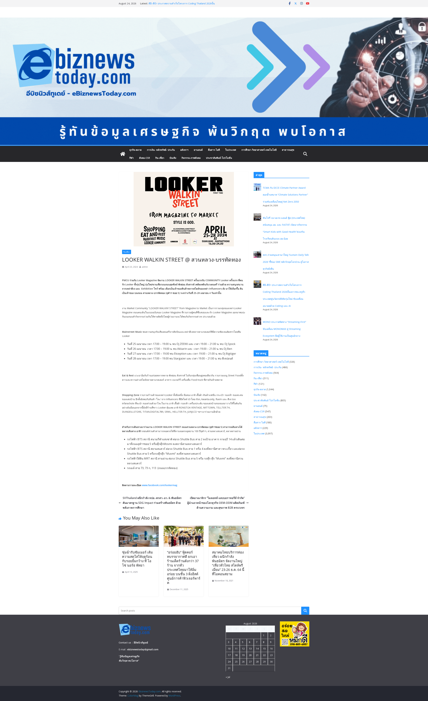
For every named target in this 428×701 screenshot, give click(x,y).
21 (257, 655)
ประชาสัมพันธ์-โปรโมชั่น (219, 157)
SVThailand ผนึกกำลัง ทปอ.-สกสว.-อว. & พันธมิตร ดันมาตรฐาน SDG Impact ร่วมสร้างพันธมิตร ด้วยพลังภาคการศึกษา (152, 502)
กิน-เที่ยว (159, 157)
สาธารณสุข (288, 149)
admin (145, 266)
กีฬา (131, 157)
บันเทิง (173, 157)
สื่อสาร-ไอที (214, 149)
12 (243, 648)
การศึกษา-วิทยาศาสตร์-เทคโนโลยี (259, 149)
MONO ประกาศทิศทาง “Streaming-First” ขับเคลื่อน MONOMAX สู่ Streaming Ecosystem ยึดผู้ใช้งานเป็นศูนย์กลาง (284, 328)
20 (250, 655)
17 (229, 655)
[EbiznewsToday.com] (214, 20)
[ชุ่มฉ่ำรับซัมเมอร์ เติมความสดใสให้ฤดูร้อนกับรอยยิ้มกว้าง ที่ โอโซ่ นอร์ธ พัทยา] (139, 528)
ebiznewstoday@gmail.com (142, 649)
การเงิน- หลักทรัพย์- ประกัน (161, 149)
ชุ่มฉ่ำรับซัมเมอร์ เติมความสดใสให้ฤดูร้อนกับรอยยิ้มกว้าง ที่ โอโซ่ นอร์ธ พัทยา (137, 559)
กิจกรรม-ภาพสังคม (191, 157)
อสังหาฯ (184, 149)
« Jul (228, 677)
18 (236, 655)
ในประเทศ (230, 149)
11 (236, 648)
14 (257, 648)
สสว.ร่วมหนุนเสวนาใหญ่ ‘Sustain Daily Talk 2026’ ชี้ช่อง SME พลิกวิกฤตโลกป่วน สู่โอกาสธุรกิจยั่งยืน (180, 5)
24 (229, 661)
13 (250, 648)
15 (264, 648)
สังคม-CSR (144, 157)
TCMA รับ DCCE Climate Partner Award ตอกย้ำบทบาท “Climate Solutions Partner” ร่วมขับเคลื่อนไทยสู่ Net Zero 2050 (285, 194)
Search (305, 610)
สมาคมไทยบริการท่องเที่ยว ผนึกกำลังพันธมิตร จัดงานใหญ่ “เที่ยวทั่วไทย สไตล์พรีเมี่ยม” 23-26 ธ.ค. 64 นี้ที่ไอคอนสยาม (228, 563)
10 (229, 648)
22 (264, 655)
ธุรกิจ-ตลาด (135, 149)
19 (243, 655)
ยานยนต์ (198, 149)
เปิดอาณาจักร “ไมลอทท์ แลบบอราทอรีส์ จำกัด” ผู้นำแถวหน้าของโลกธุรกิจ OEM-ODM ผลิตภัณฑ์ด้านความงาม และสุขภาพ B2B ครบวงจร (216, 502)
